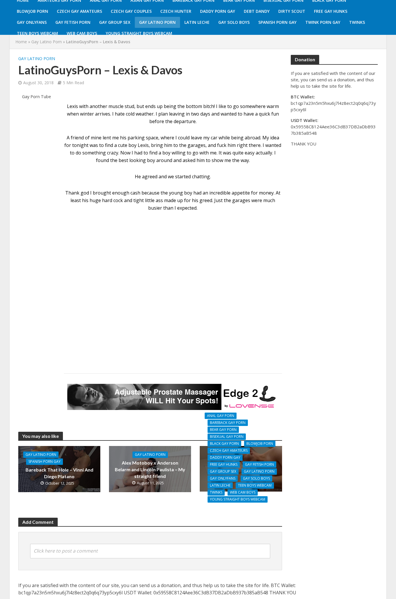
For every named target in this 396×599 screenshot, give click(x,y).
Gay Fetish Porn (72, 22)
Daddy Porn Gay (217, 11)
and (163, 176)
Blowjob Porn (32, 11)
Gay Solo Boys (234, 22)
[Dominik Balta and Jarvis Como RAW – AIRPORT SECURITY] (241, 468)
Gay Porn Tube (36, 96)
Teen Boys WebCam (37, 33)
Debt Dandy (257, 11)
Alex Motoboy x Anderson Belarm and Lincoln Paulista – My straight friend (150, 469)
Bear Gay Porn (223, 429)
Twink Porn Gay (322, 22)
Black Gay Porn (224, 443)
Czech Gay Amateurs (79, 11)
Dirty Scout (291, 11)
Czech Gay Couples (131, 11)
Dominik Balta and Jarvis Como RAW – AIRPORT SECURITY (241, 511)
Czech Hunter (175, 11)
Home (21, 41)
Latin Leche (197, 22)
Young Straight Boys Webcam (139, 33)
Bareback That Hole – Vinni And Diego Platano (59, 473)
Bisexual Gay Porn (227, 436)
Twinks (357, 22)
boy (188, 193)
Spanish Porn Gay (277, 22)
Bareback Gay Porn (228, 422)
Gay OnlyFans (32, 22)
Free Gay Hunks (330, 11)
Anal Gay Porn (220, 415)
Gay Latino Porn (157, 22)
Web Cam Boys (82, 33)
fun (275, 114)
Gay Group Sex (114, 22)
